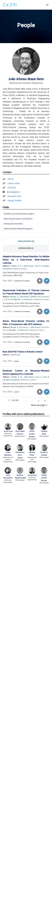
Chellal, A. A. (16, 266)
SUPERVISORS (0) (26, 248)
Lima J (24, 269)
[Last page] (45, 400)
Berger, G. (15, 297)
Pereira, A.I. (28, 299)
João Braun (28, 266)
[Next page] (38, 400)
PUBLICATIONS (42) (26, 241)
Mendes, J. (18, 299)
